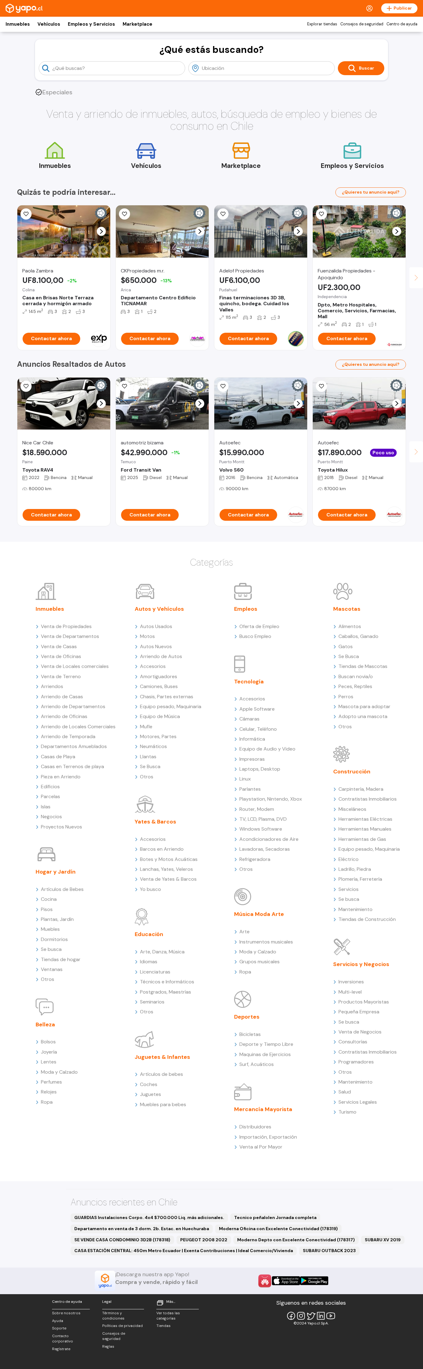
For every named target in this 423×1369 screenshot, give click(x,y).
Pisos (47, 909)
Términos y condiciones (113, 1316)
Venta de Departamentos (70, 636)
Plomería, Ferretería (360, 879)
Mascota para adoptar (364, 706)
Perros (345, 696)
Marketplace (137, 24)
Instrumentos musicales (266, 942)
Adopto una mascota (362, 716)
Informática (252, 739)
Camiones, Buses (159, 686)
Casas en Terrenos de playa (72, 766)
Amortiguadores (158, 676)
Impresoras (252, 759)
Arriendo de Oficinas (64, 716)
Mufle (146, 726)
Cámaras (249, 719)
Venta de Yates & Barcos (168, 879)
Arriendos (52, 686)
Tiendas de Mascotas (362, 666)
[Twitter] (311, 1316)
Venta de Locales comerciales (75, 666)
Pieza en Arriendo (61, 776)
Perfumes (51, 1082)
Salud (344, 1092)
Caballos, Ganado (358, 636)
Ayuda (57, 1320)
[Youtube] (331, 1316)
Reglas (108, 1346)
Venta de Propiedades (66, 626)
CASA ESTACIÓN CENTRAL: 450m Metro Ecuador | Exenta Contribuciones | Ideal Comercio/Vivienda (183, 1250)
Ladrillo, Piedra (354, 869)
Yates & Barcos (155, 821)
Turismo (347, 1112)
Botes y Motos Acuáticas (169, 859)
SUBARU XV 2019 (383, 1240)
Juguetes (150, 1094)
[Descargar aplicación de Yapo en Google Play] (314, 1280)
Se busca (51, 949)
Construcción (351, 771)
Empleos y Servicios (91, 24)
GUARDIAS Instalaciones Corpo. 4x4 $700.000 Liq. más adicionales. (149, 1217)
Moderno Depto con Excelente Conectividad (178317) (296, 1240)
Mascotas (346, 609)
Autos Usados (156, 626)
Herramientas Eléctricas (365, 819)
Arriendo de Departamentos (73, 706)
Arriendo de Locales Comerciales (78, 726)
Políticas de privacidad (122, 1325)
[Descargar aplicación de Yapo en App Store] (286, 1280)
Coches (148, 1084)
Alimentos (349, 626)
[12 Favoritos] (124, 386)
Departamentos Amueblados (74, 746)
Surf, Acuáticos (256, 1064)
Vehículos (48, 24)
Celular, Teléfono (258, 729)
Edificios (50, 786)
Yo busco (150, 889)
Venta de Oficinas (61, 656)
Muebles (50, 929)
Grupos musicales (259, 961)
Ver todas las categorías (168, 1316)
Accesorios (153, 666)
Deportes (246, 1016)
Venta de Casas (59, 646)
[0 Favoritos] (321, 214)
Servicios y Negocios (361, 964)
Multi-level (350, 992)
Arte (244, 931)
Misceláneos (352, 809)
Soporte (59, 1328)
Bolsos (48, 1041)
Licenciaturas (155, 972)
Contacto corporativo (62, 1338)
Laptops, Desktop (259, 769)
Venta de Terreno (61, 676)
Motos (147, 636)
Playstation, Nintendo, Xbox (270, 799)
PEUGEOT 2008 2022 (203, 1240)
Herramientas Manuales (364, 829)
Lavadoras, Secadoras (264, 849)
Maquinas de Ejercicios (265, 1054)
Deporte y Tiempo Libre (266, 1044)
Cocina (49, 899)
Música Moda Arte (259, 914)
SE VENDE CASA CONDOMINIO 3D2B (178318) (122, 1240)
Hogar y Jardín (56, 871)
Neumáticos (153, 746)
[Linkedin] (321, 1316)
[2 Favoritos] (26, 386)
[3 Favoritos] (26, 214)
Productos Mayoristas (363, 1002)
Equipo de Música (160, 716)
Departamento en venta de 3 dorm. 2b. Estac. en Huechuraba (141, 1228)
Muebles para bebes (163, 1104)
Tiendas (163, 1325)
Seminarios (152, 1002)
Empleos (245, 609)
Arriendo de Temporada (68, 736)
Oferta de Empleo (259, 626)
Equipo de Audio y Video (267, 749)
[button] (101, 231)
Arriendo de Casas (62, 696)
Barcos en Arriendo (162, 849)
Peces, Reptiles (355, 686)
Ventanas (52, 969)
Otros (47, 979)
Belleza (45, 1024)
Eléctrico (348, 859)
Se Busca (150, 766)
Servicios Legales (357, 1102)
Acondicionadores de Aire (269, 839)
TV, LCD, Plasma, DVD (263, 819)
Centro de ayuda (401, 24)
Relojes (49, 1092)
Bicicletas (250, 1034)
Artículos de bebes (161, 1074)
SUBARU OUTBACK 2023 (329, 1250)
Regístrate (61, 1348)
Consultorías (352, 1041)
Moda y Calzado (59, 1072)
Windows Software (260, 829)
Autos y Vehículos (159, 609)
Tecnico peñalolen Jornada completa (275, 1217)
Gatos (345, 646)
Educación (149, 934)
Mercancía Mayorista (263, 1109)
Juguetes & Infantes (162, 1057)
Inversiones (351, 981)
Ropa (47, 1102)
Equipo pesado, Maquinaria (170, 706)
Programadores (356, 1062)
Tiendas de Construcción (367, 919)
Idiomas (148, 961)
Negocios (51, 816)
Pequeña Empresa (358, 1011)
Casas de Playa (58, 756)
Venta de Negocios (360, 1032)
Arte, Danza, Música (162, 951)
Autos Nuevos (156, 646)
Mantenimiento (355, 909)
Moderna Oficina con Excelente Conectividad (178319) (278, 1228)
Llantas (148, 756)
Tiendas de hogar (61, 959)
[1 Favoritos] (124, 214)
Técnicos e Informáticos (167, 981)
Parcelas (50, 796)
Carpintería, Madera (360, 789)
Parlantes (250, 789)
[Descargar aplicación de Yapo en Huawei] (265, 1281)
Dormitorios (54, 939)
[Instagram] (301, 1316)
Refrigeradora (254, 859)
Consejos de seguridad (361, 24)
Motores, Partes (158, 736)
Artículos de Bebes (62, 889)
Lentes (48, 1062)
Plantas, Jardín (57, 919)
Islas (45, 806)
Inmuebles (18, 24)
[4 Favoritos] (321, 386)
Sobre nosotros (66, 1313)
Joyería (49, 1052)
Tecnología (249, 681)
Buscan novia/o (355, 676)
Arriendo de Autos (161, 656)
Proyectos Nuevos (61, 827)
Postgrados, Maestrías (165, 992)
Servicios (348, 889)
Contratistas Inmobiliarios (367, 799)
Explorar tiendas (322, 24)
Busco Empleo (255, 636)
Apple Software (257, 709)
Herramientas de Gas (362, 839)
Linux (245, 779)
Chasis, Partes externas (166, 696)
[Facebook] (291, 1316)
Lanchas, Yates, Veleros (166, 869)
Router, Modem (256, 809)
